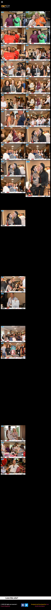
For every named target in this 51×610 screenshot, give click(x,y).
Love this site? (12, 598)
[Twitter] (26, 605)
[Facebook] (22, 605)
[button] (25, 2)
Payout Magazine (5, 606)
